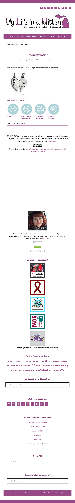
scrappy (64, 365)
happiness (37, 361)
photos (47, 365)
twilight (35, 370)
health (44, 361)
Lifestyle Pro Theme (27, 493)
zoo (62, 369)
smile (16, 370)
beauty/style (11, 361)
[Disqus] (37, 183)
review (57, 365)
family (31, 361)
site (12, 370)
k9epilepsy (26, 365)
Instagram (19, 365)
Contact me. (52, 141)
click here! (45, 239)
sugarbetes (28, 370)
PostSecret (37, 439)
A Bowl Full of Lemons (37, 427)
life (44, 60)
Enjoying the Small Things (37, 422)
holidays (51, 361)
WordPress (56, 493)
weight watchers (54, 370)
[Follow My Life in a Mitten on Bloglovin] (37, 251)
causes (25, 361)
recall (52, 365)
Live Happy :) (37, 435)
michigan (38, 365)
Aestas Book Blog (38, 431)
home (57, 361)
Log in (61, 493)
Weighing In (44, 370)
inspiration (11, 365)
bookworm (19, 361)
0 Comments (51, 60)
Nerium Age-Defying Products (37, 444)
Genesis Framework (38, 493)
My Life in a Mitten (37, 21)
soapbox (21, 370)
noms (43, 365)
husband (63, 361)
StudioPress (49, 493)
